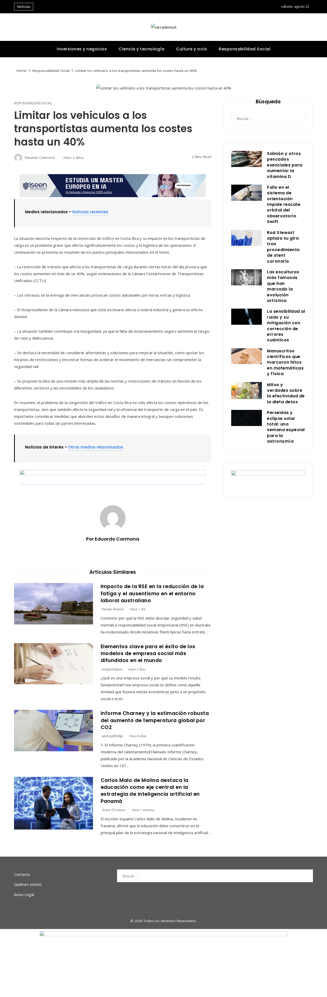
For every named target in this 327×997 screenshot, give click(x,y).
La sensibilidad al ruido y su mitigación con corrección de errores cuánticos (286, 325)
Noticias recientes (90, 212)
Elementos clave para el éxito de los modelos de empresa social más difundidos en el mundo (148, 653)
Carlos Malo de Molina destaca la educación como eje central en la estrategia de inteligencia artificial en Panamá (150, 791)
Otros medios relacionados (95, 447)
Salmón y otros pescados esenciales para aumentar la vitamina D (284, 165)
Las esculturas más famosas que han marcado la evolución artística (283, 286)
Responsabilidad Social (33, 103)
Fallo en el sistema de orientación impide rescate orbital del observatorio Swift (283, 204)
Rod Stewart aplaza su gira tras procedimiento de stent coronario (283, 247)
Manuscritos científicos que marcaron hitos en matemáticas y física (285, 362)
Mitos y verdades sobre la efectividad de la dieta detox (286, 393)
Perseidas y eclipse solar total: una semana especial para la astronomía (286, 427)
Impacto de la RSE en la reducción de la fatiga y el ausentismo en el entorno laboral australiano (152, 593)
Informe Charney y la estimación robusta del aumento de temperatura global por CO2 (155, 720)
